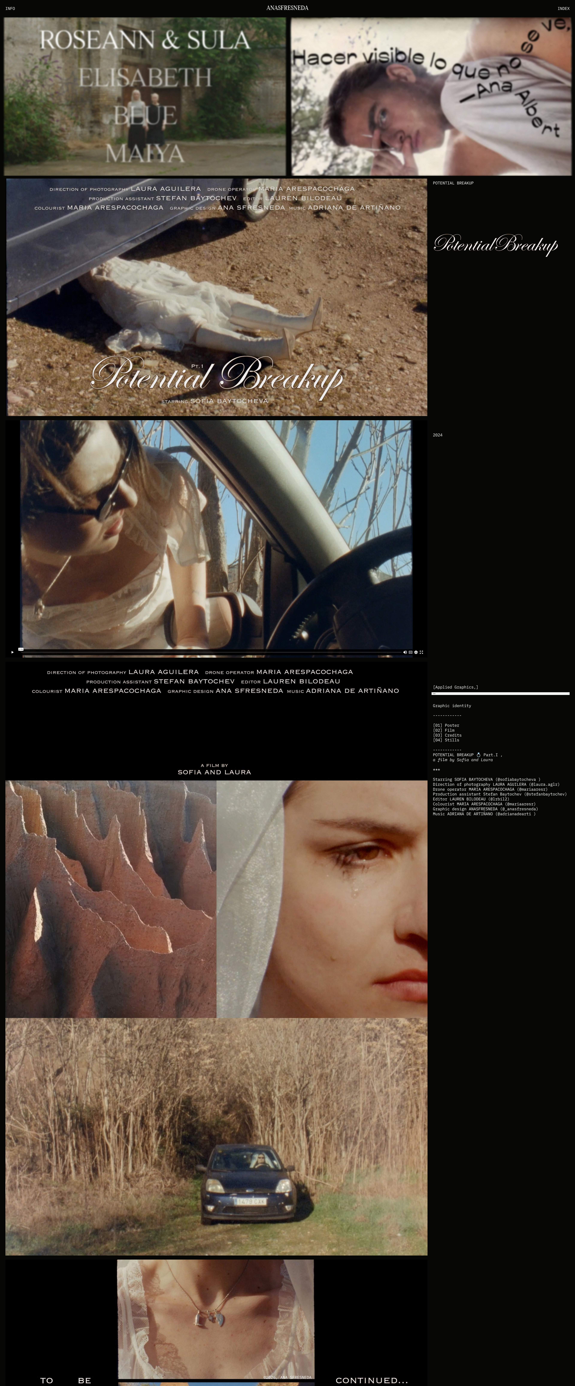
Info (10, 8)
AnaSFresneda (287, 8)
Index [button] (564, 8)
